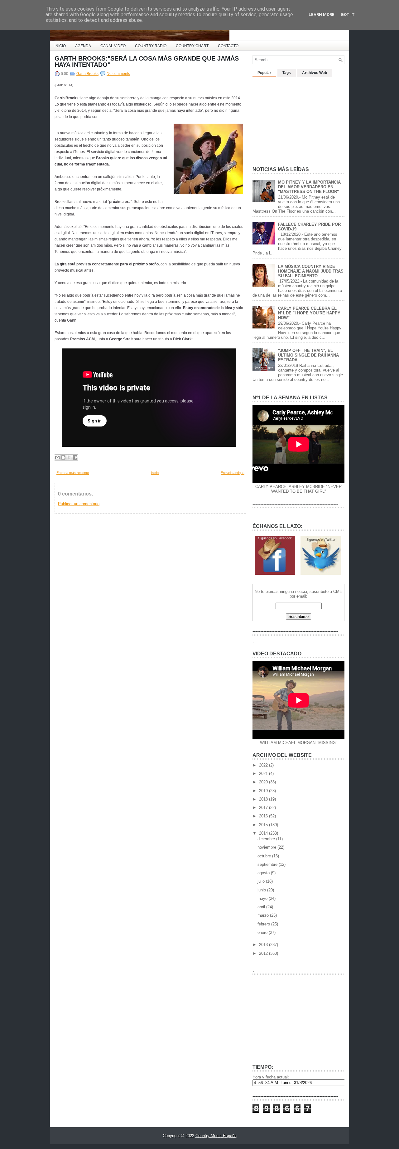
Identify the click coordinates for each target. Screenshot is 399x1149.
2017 (264, 807)
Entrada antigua (232, 473)
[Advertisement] (299, 119)
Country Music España (216, 1135)
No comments (118, 74)
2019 (264, 790)
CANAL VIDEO (113, 46)
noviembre (267, 847)
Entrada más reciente (72, 473)
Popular (264, 73)
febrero (264, 924)
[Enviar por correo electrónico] (57, 457)
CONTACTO (228, 46)
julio (261, 881)
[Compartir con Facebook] (75, 457)
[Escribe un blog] (63, 457)
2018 (264, 799)
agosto (264, 872)
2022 (264, 765)
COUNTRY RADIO (150, 46)
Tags (286, 73)
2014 (264, 833)
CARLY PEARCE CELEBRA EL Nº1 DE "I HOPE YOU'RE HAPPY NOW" (309, 313)
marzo (263, 915)
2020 (264, 782)
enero (263, 932)
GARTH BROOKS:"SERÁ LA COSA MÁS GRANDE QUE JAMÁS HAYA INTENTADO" (147, 61)
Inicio (155, 473)
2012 (264, 953)
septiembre (268, 864)
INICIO (60, 46)
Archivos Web (314, 73)
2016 (264, 816)
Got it (348, 14)
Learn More (321, 14)
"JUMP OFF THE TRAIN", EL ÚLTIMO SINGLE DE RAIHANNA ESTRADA (308, 355)
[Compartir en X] (69, 457)
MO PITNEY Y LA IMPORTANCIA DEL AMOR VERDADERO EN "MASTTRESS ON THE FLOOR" (309, 187)
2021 (264, 773)
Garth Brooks (87, 74)
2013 (264, 944)
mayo (263, 898)
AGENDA (83, 46)
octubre (264, 856)
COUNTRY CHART (192, 46)
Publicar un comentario (78, 503)
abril (261, 907)
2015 (264, 824)
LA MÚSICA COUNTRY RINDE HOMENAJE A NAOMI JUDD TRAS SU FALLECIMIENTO (311, 271)
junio (262, 890)
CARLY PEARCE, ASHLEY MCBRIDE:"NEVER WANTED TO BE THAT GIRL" (298, 489)
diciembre (266, 838)
